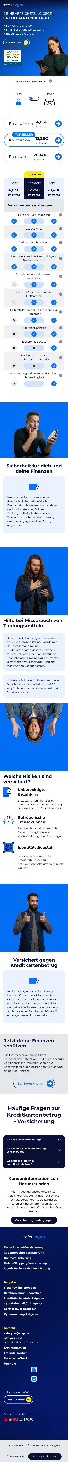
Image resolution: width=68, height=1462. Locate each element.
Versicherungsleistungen (30, 205)
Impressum (16, 1445)
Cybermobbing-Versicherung (24, 1252)
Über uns (10, 1363)
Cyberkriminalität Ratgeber (23, 1303)
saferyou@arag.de (16, 1333)
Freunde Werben (15, 1353)
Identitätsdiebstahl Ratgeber (24, 1298)
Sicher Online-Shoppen (20, 1287)
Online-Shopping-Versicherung (25, 1263)
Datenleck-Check (16, 1358)
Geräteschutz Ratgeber (20, 1308)
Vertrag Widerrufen (45, 1456)
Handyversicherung (17, 1258)
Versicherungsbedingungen (34, 1220)
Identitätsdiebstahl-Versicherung (27, 1268)
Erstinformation (15, 1347)
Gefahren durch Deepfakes (22, 1293)
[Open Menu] (61, 5)
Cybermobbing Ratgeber (21, 1314)
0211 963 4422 (13, 1338)
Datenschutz (16, 1456)
